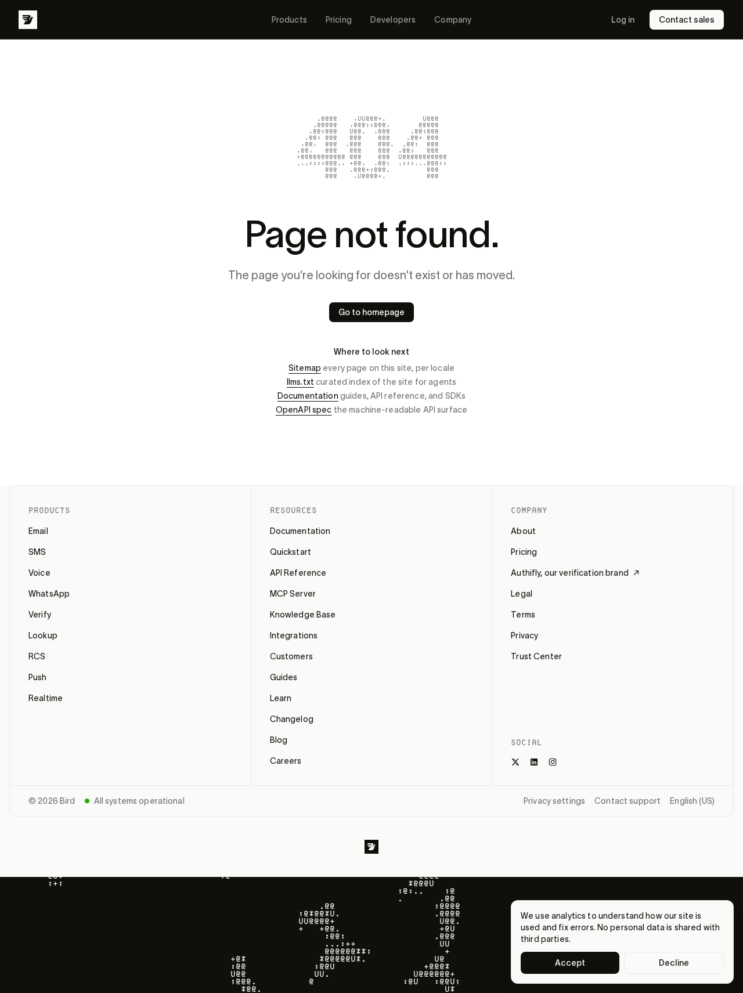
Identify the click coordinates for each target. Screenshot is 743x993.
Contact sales (687, 19)
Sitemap (304, 368)
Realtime (45, 698)
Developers (393, 19)
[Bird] (28, 19)
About (523, 531)
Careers (286, 760)
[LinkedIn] (534, 762)
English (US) (692, 801)
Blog (279, 740)
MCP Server (293, 593)
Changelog (291, 719)
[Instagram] (552, 762)
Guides (284, 677)
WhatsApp (49, 593)
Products (289, 19)
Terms (523, 614)
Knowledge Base (303, 614)
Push (37, 677)
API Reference (298, 572)
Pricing (339, 19)
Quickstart (290, 552)
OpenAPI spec (304, 409)
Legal (521, 593)
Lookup (42, 635)
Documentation (307, 395)
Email (38, 531)
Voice (39, 572)
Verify (39, 614)
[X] (515, 762)
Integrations (294, 635)
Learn (281, 698)
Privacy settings (554, 801)
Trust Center (536, 656)
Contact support (627, 801)
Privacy (524, 635)
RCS (36, 656)
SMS (37, 552)
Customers (291, 656)
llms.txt (300, 382)
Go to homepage (371, 312)
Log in (622, 19)
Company (452, 19)
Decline (674, 962)
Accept (570, 962)
